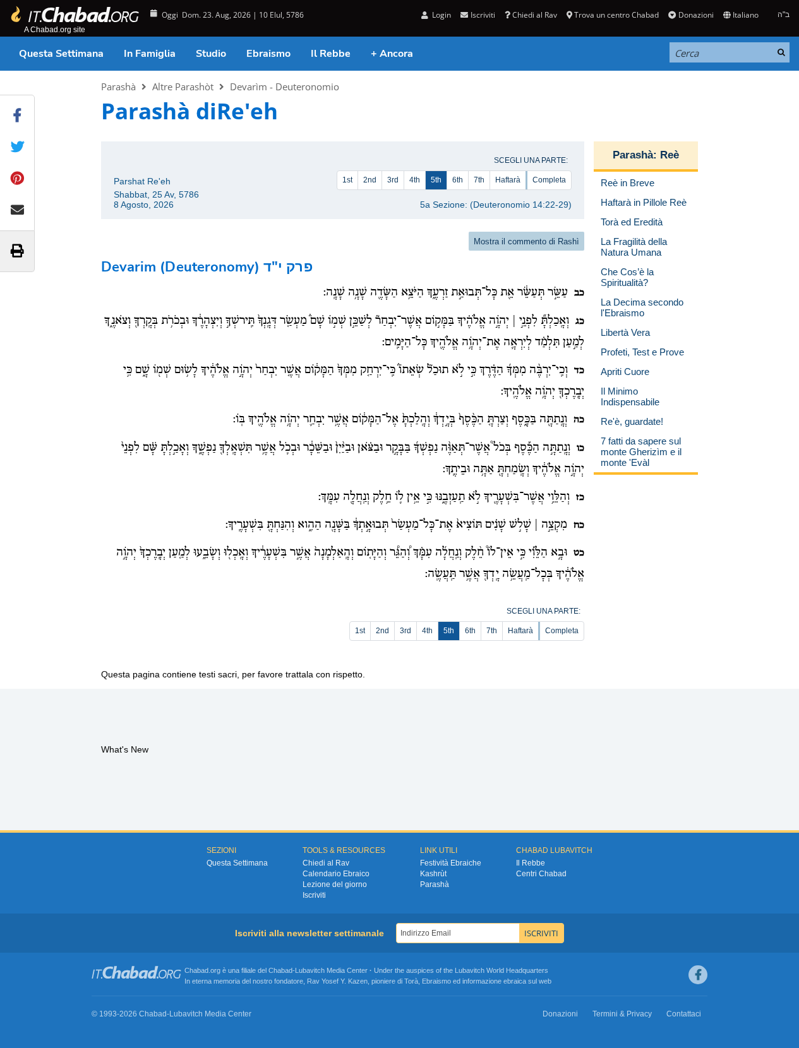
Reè (669, 155)
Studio (211, 54)
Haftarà (507, 180)
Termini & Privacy (622, 1013)
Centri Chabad (541, 873)
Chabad (280, 970)
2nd (369, 180)
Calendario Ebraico (336, 873)
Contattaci (683, 1013)
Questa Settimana (61, 54)
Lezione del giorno (335, 884)
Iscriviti (314, 895)
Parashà (118, 86)
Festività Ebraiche (450, 863)
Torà (411, 981)
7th (479, 180)
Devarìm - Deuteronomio (284, 86)
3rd (393, 180)
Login (440, 14)
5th (436, 180)
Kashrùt (433, 873)
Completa (549, 180)
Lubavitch (310, 970)
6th (457, 180)
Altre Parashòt (182, 86)
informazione (482, 981)
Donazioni (695, 14)
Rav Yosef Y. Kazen (337, 981)
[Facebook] (697, 974)
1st (347, 180)
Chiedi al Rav (534, 14)
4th (414, 180)
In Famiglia (150, 54)
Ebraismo (268, 54)
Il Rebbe (331, 54)
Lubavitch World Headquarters (501, 970)
